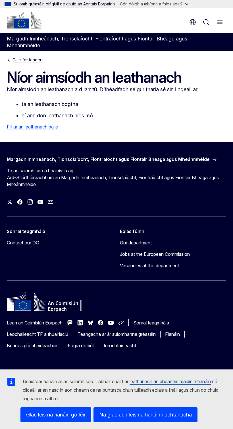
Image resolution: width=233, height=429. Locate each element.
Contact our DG (23, 243)
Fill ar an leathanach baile (32, 127)
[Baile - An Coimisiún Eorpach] (24, 19)
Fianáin (172, 334)
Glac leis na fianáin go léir (56, 415)
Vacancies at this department (149, 265)
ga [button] (192, 22)
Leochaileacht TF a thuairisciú (37, 334)
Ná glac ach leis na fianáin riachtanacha (145, 415)
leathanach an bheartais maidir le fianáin (170, 381)
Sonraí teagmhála (151, 323)
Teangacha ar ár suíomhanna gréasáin (117, 334)
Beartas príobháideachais (33, 345)
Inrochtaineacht (120, 345)
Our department (136, 243)
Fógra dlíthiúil (81, 345)
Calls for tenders (28, 59)
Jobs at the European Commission (155, 254)
